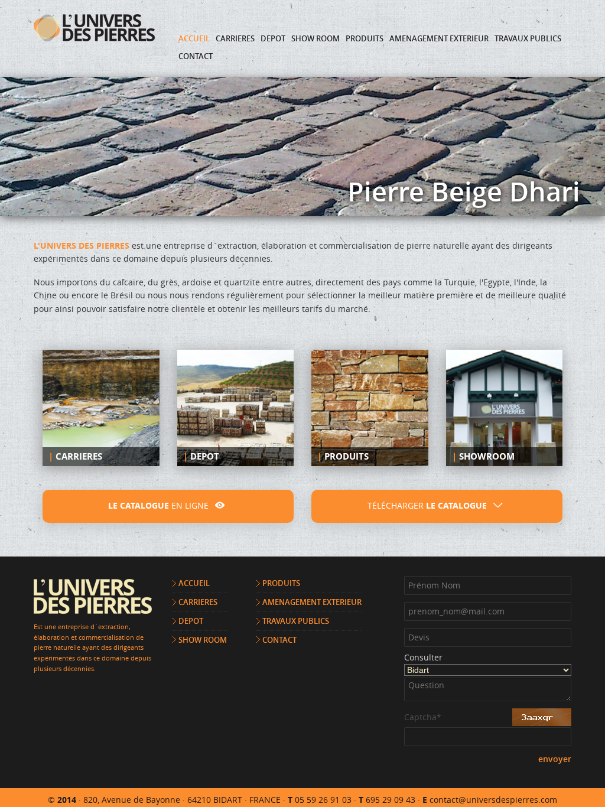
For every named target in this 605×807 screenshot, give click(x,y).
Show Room (315, 38)
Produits (364, 38)
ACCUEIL (194, 583)
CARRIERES (197, 602)
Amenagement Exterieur (439, 38)
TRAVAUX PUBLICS (295, 621)
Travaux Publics (528, 38)
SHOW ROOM (202, 639)
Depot (273, 38)
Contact (195, 56)
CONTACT (279, 639)
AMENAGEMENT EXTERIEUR (312, 602)
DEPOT (190, 621)
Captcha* (422, 717)
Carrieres (235, 38)
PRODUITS (281, 583)
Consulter (423, 658)
